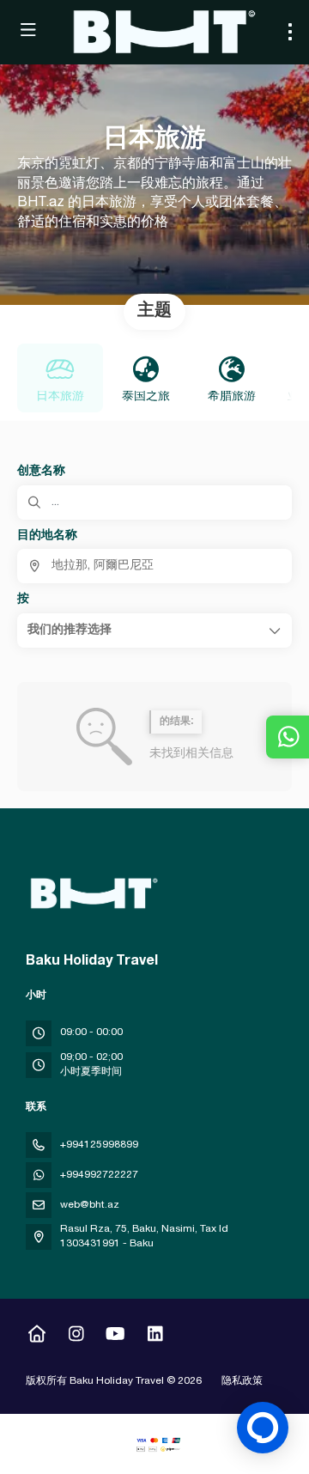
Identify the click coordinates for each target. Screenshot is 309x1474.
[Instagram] (76, 1336)
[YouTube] (115, 1336)
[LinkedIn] (155, 1336)
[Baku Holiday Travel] (92, 893)
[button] (154, 630)
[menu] (290, 31)
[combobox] (154, 566)
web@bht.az (89, 1205)
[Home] (36, 1336)
